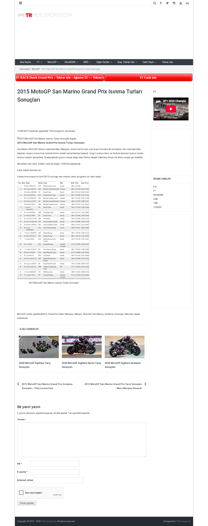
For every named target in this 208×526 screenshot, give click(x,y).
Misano (78, 314)
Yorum (21, 419)
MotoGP (52, 62)
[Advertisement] (134, 32)
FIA (155, 186)
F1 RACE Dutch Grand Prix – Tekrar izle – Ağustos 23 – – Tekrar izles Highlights (60, 77)
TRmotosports (56, 131)
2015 (44, 314)
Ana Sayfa (25, 62)
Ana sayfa (25, 69)
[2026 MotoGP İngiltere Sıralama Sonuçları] (125, 346)
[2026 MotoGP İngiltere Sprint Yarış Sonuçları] (82, 346)
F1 (38, 62)
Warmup (129, 314)
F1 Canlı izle (148, 77)
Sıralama (109, 314)
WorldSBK (70, 62)
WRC (85, 62)
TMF (155, 203)
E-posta (22, 472)
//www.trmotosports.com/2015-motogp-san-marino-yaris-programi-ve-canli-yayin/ (59, 176)
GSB (155, 199)
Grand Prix (53, 314)
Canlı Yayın (148, 62)
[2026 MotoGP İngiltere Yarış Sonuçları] (39, 346)
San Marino (98, 314)
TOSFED (157, 207)
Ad (19, 463)
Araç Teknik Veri (126, 62)
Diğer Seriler (102, 62)
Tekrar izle (167, 62)
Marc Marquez (66, 314)
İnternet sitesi (25, 480)
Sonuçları (119, 314)
